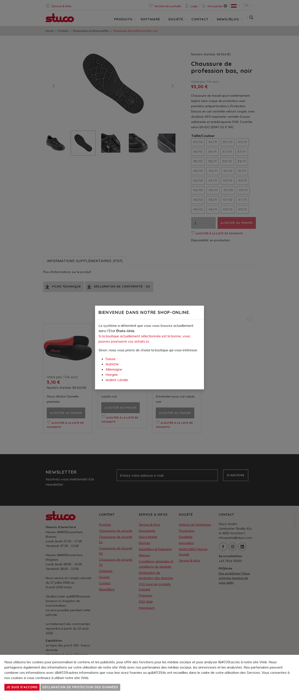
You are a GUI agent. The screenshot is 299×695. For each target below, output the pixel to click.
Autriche (112, 364)
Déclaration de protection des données (80, 687)
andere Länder (117, 380)
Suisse (111, 359)
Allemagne (114, 369)
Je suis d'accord (22, 687)
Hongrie (112, 374)
